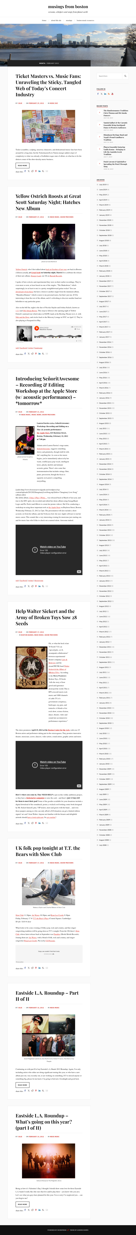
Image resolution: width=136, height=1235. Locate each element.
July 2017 (102, 306)
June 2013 (103, 555)
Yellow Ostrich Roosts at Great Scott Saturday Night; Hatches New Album (48, 202)
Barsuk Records (56, 276)
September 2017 (105, 296)
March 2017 (103, 327)
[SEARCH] (125, 76)
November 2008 (105, 830)
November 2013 (105, 530)
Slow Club (20, 915)
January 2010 (104, 764)
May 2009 (103, 804)
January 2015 (104, 459)
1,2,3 (17, 310)
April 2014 (103, 505)
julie (20, 103)
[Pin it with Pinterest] (36, 171)
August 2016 (104, 362)
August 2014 (104, 484)
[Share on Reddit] (32, 171)
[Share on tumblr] (43, 171)
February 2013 (104, 576)
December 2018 (105, 220)
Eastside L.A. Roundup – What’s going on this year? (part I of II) (44, 1121)
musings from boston (68, 6)
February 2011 (104, 698)
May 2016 (103, 378)
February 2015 (104, 454)
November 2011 (105, 652)
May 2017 (103, 317)
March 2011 (103, 693)
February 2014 (104, 515)
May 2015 (103, 438)
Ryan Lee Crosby (57, 915)
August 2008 (104, 840)
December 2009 (105, 769)
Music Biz (54, 103)
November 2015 (105, 408)
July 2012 (102, 611)
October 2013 (104, 535)
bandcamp (38, 348)
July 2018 (102, 245)
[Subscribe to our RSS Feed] (109, 94)
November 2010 (105, 713)
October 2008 (104, 835)
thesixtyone (39, 580)
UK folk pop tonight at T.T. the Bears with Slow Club (48, 851)
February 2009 (104, 820)
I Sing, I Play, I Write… (38, 497)
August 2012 (104, 606)
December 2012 (105, 586)
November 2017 (105, 286)
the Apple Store (43, 432)
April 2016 (103, 383)
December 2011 (105, 647)
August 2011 (104, 667)
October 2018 (104, 230)
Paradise (57, 934)
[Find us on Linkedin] (105, 94)
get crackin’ (51, 817)
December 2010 (105, 708)
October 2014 (104, 474)
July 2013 (102, 550)
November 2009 (105, 774)
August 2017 (104, 301)
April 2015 (103, 444)
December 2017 (105, 281)
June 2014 (103, 494)
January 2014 (104, 520)
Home (44, 20)
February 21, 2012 (36, 412)
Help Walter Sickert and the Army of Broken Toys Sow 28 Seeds (46, 617)
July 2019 (102, 184)
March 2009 (103, 815)
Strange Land (36, 276)
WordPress (61, 1230)
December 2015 (105, 403)
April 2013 (103, 566)
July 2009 (102, 794)
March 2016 (103, 388)
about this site (56, 20)
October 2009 (104, 779)
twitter (30, 348)
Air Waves (36, 915)
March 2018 (103, 266)
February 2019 (104, 210)
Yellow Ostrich (21, 269)
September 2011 (105, 662)
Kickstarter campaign (35, 797)
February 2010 (104, 759)
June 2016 (103, 372)
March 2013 (103, 571)
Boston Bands (27, 635)
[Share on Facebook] (25, 171)
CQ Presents (50, 940)
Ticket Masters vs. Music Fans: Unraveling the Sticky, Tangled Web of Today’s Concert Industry (48, 85)
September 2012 (105, 601)
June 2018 (103, 251)
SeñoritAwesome (43, 448)
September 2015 (105, 418)
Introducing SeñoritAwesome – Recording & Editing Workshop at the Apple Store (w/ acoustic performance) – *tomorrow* (47, 390)
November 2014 (105, 469)
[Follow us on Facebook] (98, 94)
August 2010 (104, 728)
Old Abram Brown (30, 310)
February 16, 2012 (36, 1008)
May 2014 (103, 500)
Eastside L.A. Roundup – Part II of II (47, 996)
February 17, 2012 (36, 632)
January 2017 (104, 337)
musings (69, 20)
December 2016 (105, 342)
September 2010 (105, 723)
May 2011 (103, 682)
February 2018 (104, 271)
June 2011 (103, 677)
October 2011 (104, 657)
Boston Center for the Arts (59, 730)
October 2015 (104, 413)
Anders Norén (82, 1230)
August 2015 (104, 423)
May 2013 (103, 560)
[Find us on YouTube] (112, 94)
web (17, 348)
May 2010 (103, 743)
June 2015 (103, 433)
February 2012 (104, 637)
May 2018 (103, 256)
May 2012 (103, 621)
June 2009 (103, 799)
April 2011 (103, 688)
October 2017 (104, 291)
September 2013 (105, 540)
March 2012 (103, 632)
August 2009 (104, 789)
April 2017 (103, 322)
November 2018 (105, 225)
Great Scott (35, 272)
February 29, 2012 (36, 103)
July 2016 (102, 367)
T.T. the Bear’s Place (41, 918)
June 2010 (103, 738)
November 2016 (105, 347)
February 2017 (104, 332)
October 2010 (104, 718)
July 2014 (102, 489)
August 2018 (104, 240)
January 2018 (104, 276)
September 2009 (105, 784)
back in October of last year (56, 269)
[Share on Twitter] (28, 171)
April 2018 (103, 261)
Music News (36, 415)
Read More (22, 165)
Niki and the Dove (22, 317)
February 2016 (104, 393)
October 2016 (104, 352)
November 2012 (105, 591)
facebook (23, 348)
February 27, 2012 (36, 217)
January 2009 (104, 825)
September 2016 (105, 357)
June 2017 (103, 311)
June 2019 (103, 189)
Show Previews (66, 217)
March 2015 (103, 449)
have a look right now (35, 817)
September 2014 (105, 479)
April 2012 (103, 627)
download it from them (24, 291)
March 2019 (103, 205)
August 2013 (104, 545)
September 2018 (105, 235)
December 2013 (105, 525)
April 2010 (103, 748)
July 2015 (102, 428)
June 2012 (103, 616)
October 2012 (104, 596)
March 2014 (103, 510)
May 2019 (103, 195)
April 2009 (103, 809)
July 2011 (102, 672)
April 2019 (103, 200)
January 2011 (104, 703)
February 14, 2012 (36, 1136)
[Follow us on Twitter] (101, 94)
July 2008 (102, 845)
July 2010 (102, 733)
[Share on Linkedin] (39, 171)
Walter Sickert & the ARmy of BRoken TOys (59, 669)
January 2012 (104, 642)
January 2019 (104, 215)
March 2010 (103, 754)
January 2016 (104, 398)
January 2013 (104, 581)
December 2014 (105, 464)
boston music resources (85, 20)
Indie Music (55, 217)
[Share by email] (46, 171)
